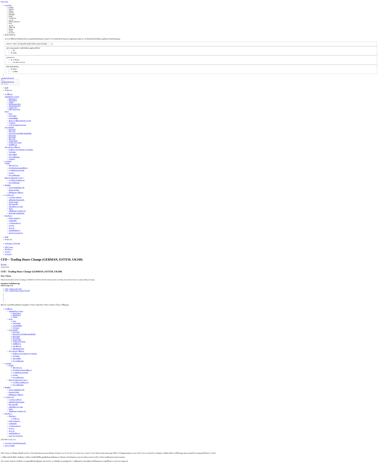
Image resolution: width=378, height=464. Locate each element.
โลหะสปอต (12, 116)
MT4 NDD (12, 129)
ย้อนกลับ (4, 264)
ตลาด (7, 111)
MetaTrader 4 (13, 99)
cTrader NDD (13, 141)
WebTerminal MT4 (15, 104)
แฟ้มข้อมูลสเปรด (18, 349)
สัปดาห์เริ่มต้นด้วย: (12, 66)
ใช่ (14, 50)
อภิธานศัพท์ (13, 154)
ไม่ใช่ (14, 53)
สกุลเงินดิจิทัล (13, 118)
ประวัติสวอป (17, 346)
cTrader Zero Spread (15, 142)
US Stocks (12, 123)
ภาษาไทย (8, 5)
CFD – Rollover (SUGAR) (13, 289)
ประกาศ (11, 228)
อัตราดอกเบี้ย (13, 204)
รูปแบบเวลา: (10, 57)
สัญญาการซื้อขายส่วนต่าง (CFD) (20, 121)
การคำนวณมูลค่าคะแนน (17, 125)
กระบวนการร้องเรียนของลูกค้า (15, 443)
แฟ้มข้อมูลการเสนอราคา (17, 211)
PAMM (7, 163)
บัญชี (6, 88)
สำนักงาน (16, 419)
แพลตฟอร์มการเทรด (12, 97)
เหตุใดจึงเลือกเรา (14, 230)
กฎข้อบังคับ (13, 221)
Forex (10, 114)
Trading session (13, 202)
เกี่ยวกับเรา (8, 216)
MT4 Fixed (12, 135)
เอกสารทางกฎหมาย (16, 233)
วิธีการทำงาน (13, 165)
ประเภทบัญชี (9, 127)
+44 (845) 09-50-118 (7, 78)
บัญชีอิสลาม (13, 145)
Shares (11, 209)
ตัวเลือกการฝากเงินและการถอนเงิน (21, 150)
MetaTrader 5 (13, 100)
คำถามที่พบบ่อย (14, 157)
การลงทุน (8, 161)
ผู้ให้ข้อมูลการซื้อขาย (16, 192)
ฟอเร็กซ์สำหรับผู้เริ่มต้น (16, 213)
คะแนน (11, 173)
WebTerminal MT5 (15, 106)
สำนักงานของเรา (14, 218)
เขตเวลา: (9, 44)
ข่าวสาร (11, 225)
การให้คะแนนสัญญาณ (17, 180)
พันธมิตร (8, 185)
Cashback (12, 159)
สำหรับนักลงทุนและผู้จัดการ (18, 168)
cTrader (11, 102)
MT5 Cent (12, 139)
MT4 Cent (12, 131)
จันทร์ (15, 69)
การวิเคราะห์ (9, 195)
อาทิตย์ (15, 71)
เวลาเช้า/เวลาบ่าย (19, 62)
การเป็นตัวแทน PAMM (16, 170)
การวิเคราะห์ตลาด (15, 197)
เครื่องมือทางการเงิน (16, 207)
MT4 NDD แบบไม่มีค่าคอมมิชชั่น (20, 133)
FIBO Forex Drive (14, 109)
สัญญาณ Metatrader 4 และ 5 (14, 178)
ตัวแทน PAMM (14, 190)
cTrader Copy (13, 108)
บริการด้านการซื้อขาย (12, 147)
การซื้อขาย (8, 94)
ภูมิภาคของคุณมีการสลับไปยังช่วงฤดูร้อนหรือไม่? (23, 48)
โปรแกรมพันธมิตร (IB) (16, 188)
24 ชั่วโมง (16, 60)
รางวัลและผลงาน (15, 223)
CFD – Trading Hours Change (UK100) (17, 291)
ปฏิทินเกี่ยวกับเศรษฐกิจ (16, 200)
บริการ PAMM (9, 446)
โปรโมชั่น (12, 152)
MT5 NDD (12, 137)
